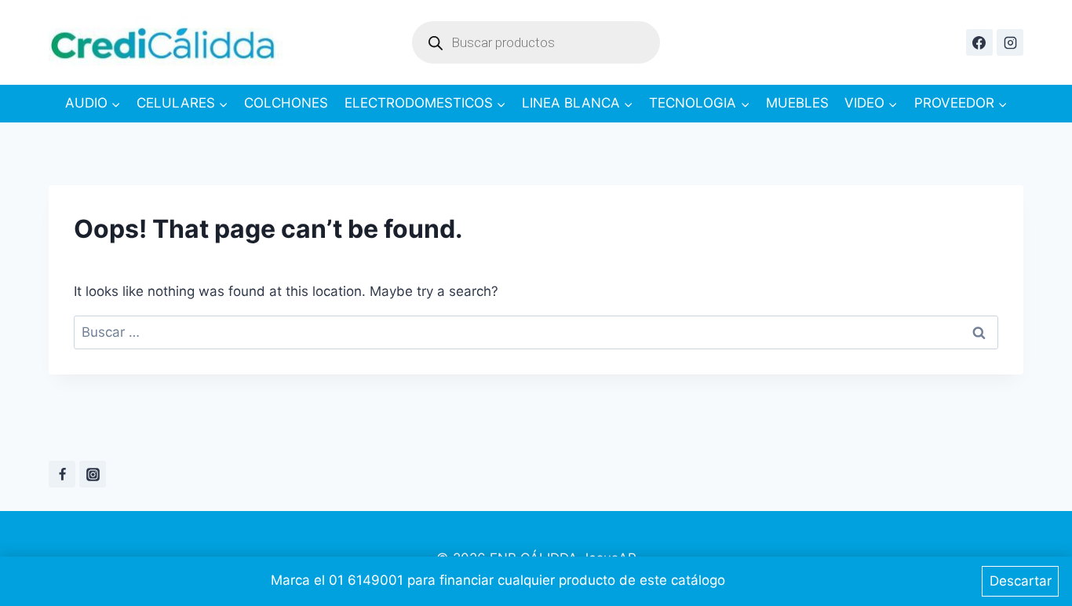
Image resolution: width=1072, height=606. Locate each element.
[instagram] (92, 474)
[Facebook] (62, 474)
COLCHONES (286, 103)
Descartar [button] (1021, 581)
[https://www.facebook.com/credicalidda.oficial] (979, 42)
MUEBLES (797, 103)
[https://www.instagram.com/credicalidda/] (1010, 42)
